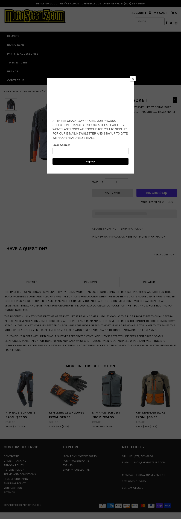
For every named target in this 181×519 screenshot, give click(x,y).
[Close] (133, 78)
